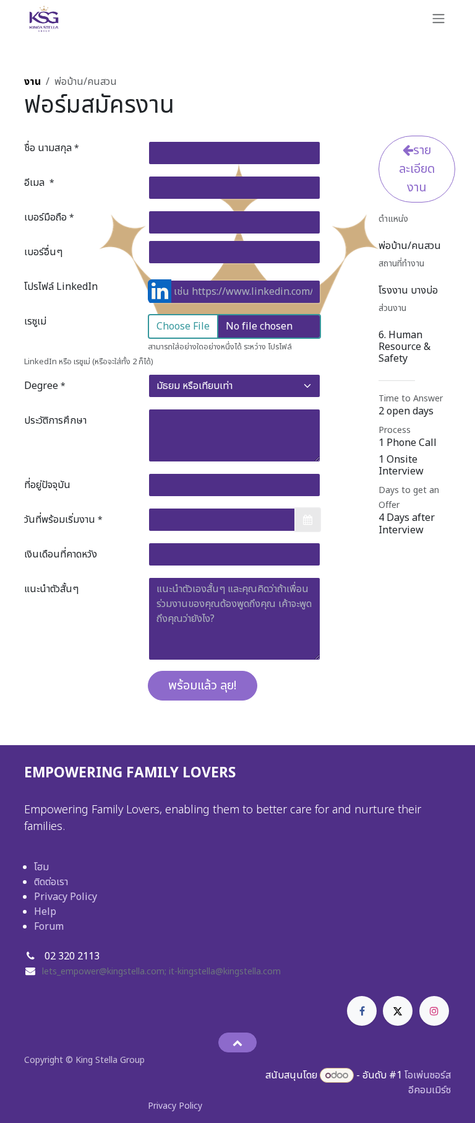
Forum (49, 926)
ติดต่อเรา (51, 882)
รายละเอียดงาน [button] (417, 169)
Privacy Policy (65, 896)
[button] (237, 1042)
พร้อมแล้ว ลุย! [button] (202, 685)
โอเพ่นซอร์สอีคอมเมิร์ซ (427, 1083)
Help (45, 911)
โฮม (41, 867)
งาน (32, 81)
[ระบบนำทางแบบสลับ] (438, 19)
